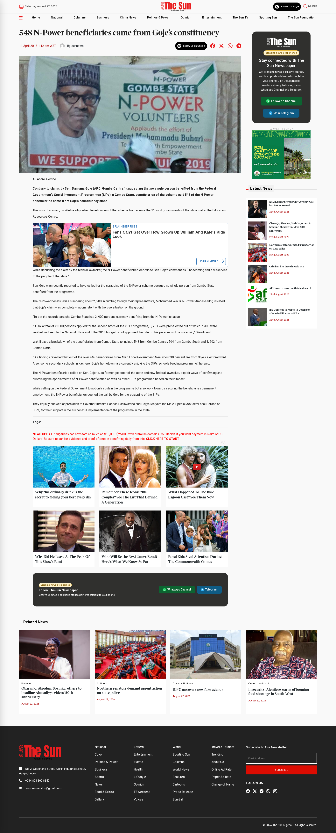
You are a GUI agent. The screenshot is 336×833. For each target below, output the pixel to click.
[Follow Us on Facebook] (248, 791)
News (99, 784)
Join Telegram (284, 113)
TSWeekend (142, 792)
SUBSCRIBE (281, 770)
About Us (218, 762)
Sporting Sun (268, 17)
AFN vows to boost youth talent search (290, 288)
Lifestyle (140, 777)
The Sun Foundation (301, 17)
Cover (176, 683)
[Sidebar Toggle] (21, 17)
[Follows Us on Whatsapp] (230, 45)
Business (102, 17)
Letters (139, 747)
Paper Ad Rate (221, 777)
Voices (138, 799)
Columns (80, 17)
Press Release (183, 792)
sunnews (77, 46)
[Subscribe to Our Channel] (261, 791)
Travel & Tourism (223, 747)
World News (181, 769)
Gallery (99, 799)
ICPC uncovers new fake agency (198, 689)
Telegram (211, 589)
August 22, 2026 (30, 703)
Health (138, 769)
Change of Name (223, 784)
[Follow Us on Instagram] (275, 791)
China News (128, 17)
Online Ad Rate (222, 769)
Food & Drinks (104, 792)
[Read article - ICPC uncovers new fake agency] (205, 654)
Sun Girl (178, 799)
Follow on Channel (284, 101)
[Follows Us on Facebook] (212, 45)
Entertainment (212, 17)
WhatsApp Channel (179, 589)
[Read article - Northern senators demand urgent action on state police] (130, 654)
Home (36, 17)
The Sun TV (240, 17)
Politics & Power (158, 17)
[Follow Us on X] (255, 791)
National (57, 17)
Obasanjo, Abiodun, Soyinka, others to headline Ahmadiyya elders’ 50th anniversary (290, 227)
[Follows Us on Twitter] (221, 45)
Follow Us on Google (290, 6)
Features (179, 777)
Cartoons (179, 784)
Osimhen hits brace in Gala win (286, 266)
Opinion (186, 17)
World (177, 747)
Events (138, 762)
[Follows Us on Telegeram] (238, 45)
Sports (99, 777)
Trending (217, 754)
